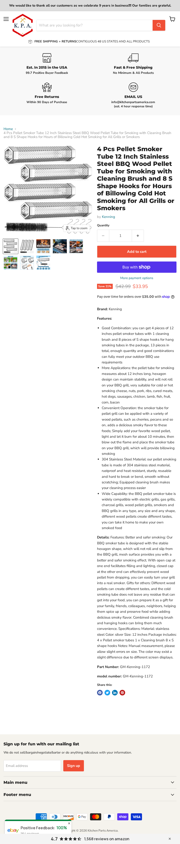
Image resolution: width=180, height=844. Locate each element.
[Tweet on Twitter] (107, 692)
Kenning (108, 216)
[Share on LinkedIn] (115, 692)
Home (8, 129)
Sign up (73, 765)
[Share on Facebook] (100, 692)
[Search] (159, 25)
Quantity (103, 225)
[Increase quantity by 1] (138, 236)
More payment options (136, 278)
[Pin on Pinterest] (122, 692)
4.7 (54, 839)
